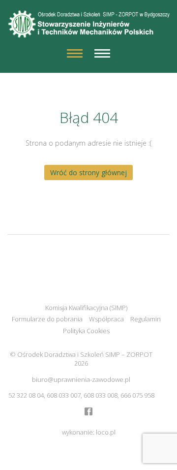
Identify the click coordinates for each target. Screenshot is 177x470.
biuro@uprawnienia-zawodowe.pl (81, 379)
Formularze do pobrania (47, 318)
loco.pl (106, 432)
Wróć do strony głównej (88, 172)
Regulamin (145, 318)
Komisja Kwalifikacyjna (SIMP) (86, 307)
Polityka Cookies (86, 330)
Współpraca (106, 318)
